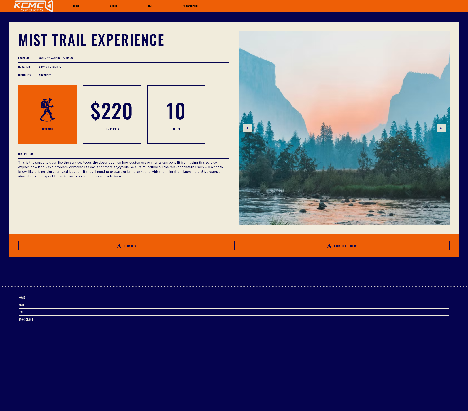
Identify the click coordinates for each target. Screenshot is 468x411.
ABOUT (22, 305)
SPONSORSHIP (26, 319)
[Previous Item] (247, 128)
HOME (22, 297)
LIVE (21, 312)
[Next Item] (441, 128)
